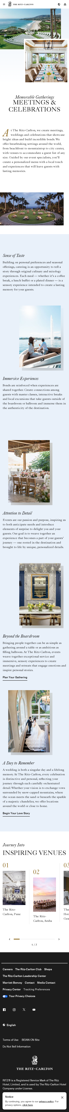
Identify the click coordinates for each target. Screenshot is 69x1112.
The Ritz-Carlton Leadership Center (24, 976)
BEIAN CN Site (31, 1039)
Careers (8, 969)
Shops (48, 969)
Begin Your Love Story (16, 813)
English (11, 1025)
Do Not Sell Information (16, 1046)
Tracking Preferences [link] (36, 989)
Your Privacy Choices (21, 996)
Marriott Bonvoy (12, 982)
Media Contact (46, 982)
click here (27, 1105)
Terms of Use (10, 1039)
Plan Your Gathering (15, 677)
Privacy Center (12, 989)
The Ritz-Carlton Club (28, 969)
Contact (29, 982)
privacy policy (46, 1101)
